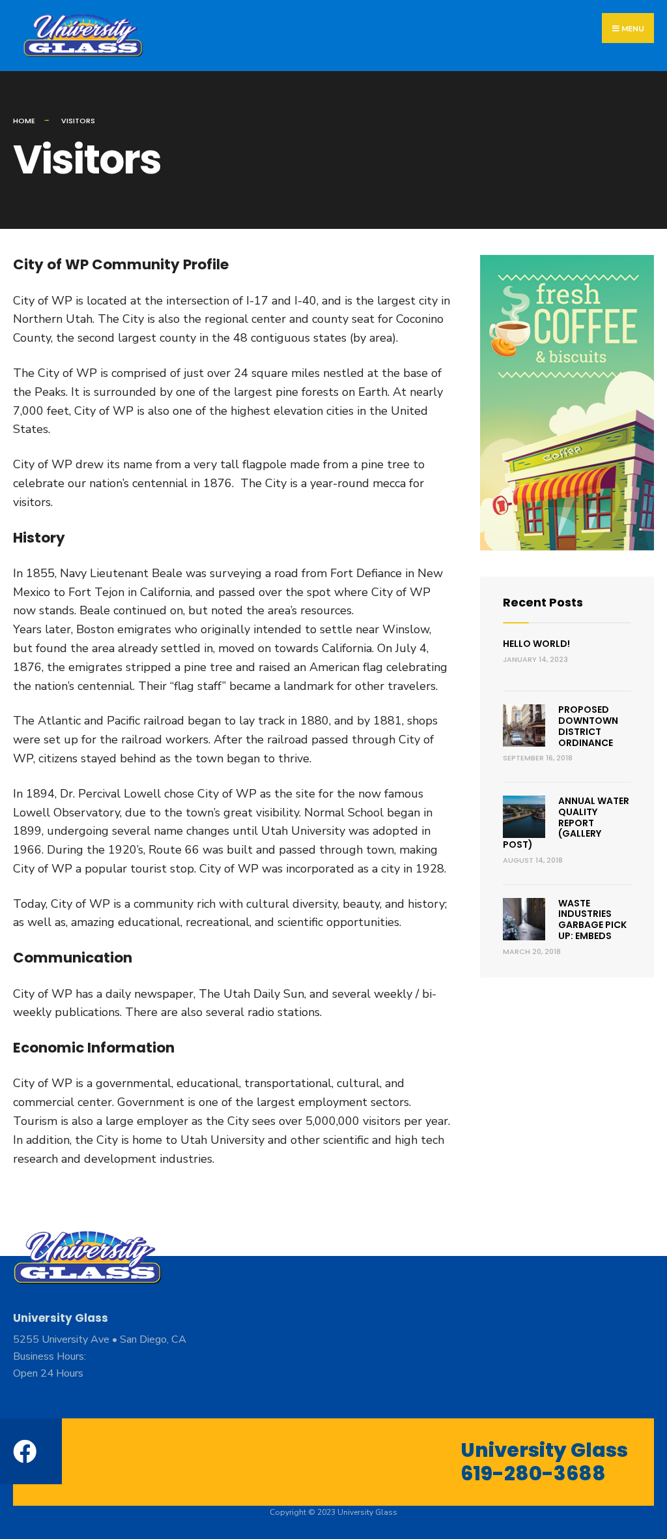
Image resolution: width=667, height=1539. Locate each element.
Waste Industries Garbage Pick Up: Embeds (592, 919)
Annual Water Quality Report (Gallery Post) (566, 822)
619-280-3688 (533, 1473)
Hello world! (536, 643)
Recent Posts (543, 602)
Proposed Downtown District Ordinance (588, 726)
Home (24, 120)
